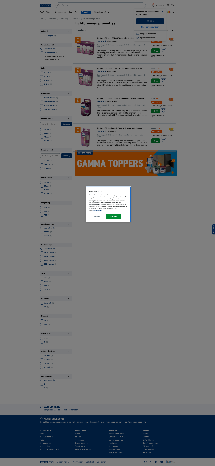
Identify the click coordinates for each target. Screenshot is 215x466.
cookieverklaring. (97, 210)
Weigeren (97, 216)
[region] (108, 204)
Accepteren (113, 216)
